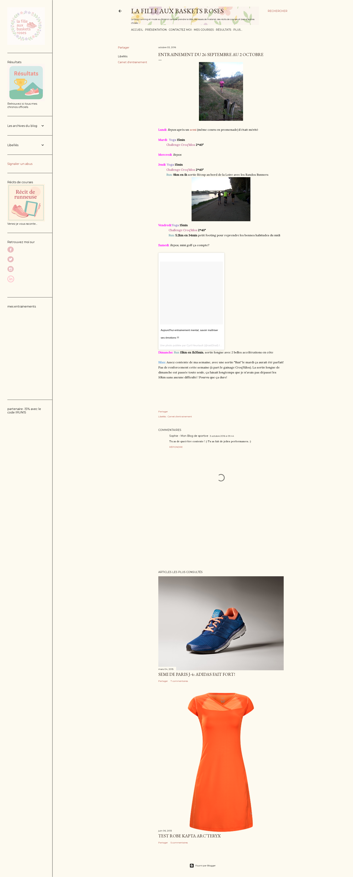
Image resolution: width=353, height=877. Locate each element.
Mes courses (204, 29)
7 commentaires (179, 681)
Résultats (223, 29)
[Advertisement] (221, 535)
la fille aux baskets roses (177, 11)
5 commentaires (179, 842)
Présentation (156, 29)
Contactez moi (180, 29)
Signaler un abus (19, 164)
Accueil (137, 29)
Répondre (176, 447)
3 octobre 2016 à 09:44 (222, 436)
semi (193, 129)
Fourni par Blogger (205, 865)
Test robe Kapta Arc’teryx (189, 836)
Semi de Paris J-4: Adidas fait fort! (196, 674)
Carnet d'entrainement (132, 62)
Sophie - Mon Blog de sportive (188, 435)
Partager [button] (123, 47)
